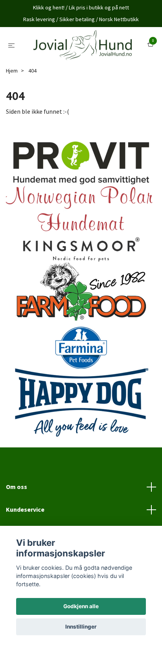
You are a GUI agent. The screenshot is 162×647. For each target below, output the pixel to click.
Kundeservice (25, 511)
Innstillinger (81, 626)
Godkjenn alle (81, 606)
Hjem (12, 72)
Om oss (16, 488)
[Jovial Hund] (82, 46)
